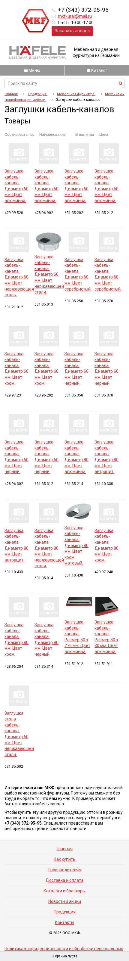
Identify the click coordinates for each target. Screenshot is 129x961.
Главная (11, 94)
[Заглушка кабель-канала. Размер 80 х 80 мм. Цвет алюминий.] (108, 607)
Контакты (64, 922)
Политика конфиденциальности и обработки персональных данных (63, 950)
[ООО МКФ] (36, 21)
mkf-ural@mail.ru (75, 16)
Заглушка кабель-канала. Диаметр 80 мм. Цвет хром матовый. (76, 545)
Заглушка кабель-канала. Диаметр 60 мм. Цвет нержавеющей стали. (49, 274)
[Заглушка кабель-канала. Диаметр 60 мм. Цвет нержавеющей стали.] (48, 242)
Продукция (37, 94)
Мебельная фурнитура (76, 94)
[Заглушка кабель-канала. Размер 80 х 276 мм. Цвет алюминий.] (78, 607)
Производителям (65, 869)
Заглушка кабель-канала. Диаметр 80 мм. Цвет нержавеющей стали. (49, 548)
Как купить (64, 859)
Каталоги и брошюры (65, 890)
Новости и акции (64, 901)
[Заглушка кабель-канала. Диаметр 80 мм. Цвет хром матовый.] (78, 513)
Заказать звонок (72, 30)
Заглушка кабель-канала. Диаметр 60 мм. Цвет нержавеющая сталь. (19, 277)
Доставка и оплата (64, 880)
